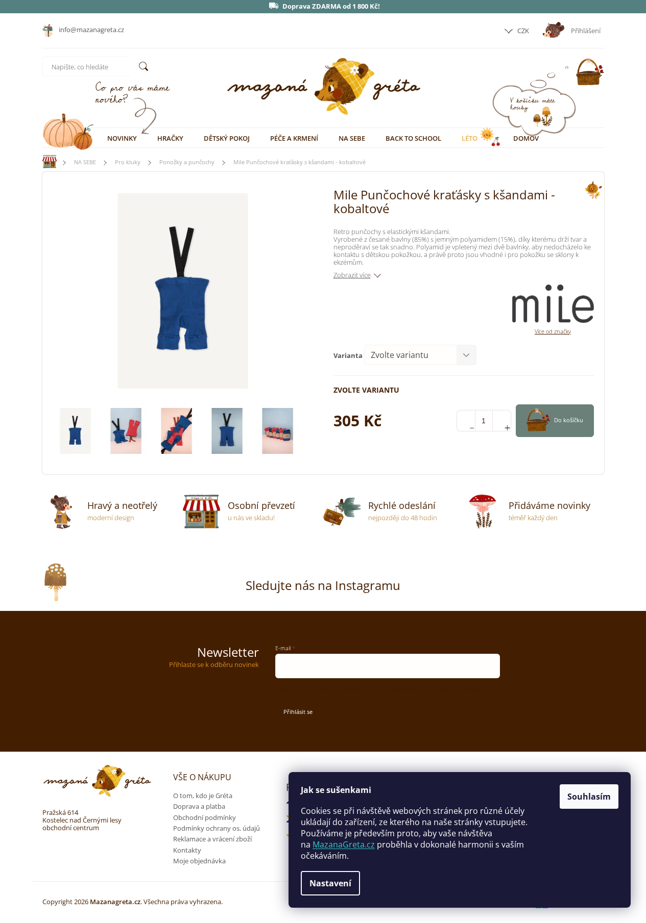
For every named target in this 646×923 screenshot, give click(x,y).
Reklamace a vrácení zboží (212, 838)
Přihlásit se (298, 711)
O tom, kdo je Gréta (202, 795)
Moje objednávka (199, 860)
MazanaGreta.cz (344, 844)
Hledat (143, 66)
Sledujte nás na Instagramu (323, 585)
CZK (522, 30)
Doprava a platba (199, 806)
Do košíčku (568, 420)
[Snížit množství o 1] (466, 421)
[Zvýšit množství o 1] (502, 421)
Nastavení (330, 883)
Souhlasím (589, 796)
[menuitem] (122, 138)
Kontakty (187, 850)
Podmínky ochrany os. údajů (216, 828)
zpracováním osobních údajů (433, 689)
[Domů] (45, 162)
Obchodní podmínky (204, 817)
